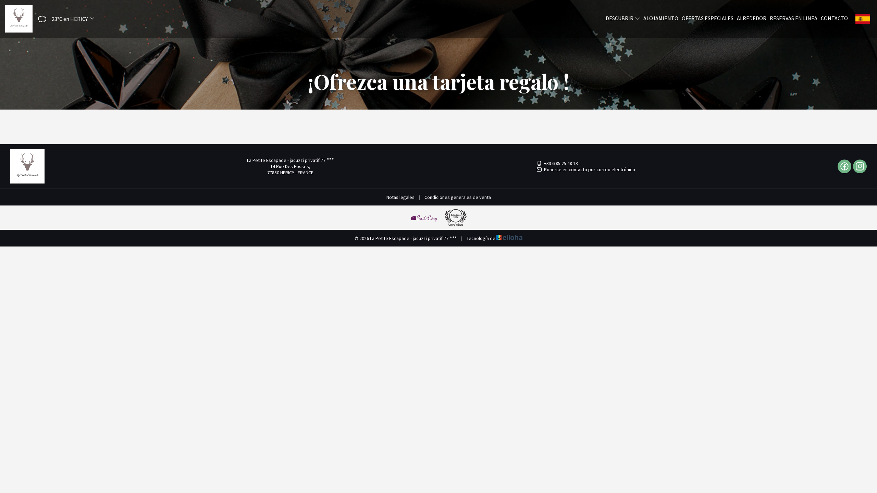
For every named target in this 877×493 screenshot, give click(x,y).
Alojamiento (660, 18)
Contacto (834, 18)
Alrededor (751, 18)
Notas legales (400, 197)
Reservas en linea (793, 18)
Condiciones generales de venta (457, 197)
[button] (64, 19)
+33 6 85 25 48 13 (561, 163)
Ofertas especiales (707, 18)
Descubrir (620, 18)
